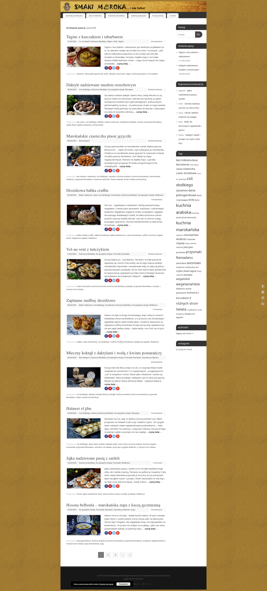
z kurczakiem (152, 74)
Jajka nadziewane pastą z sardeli (93, 458)
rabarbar (112, 74)
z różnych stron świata (146, 447)
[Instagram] (263, 292)
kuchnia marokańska (140, 176)
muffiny (113, 342)
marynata (191, 239)
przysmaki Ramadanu (153, 122)
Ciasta (95, 195)
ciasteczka (91, 176)
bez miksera (81, 176)
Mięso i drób (112, 41)
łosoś (100, 494)
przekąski (129, 286)
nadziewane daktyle (128, 122)
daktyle (101, 122)
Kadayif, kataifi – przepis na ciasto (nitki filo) (190, 139)
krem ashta (123, 444)
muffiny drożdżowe (125, 342)
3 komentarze (156, 509)
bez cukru (81, 122)
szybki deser (71, 125)
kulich (68, 238)
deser (91, 444)
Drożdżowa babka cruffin (87, 190)
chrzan (79, 494)
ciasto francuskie (83, 286)
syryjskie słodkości (128, 447)
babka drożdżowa (101, 235)
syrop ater (117, 447)
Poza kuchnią (157, 15)
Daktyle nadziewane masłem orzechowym (101, 84)
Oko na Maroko (95, 15)
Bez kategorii (84, 141)
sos (196, 267)
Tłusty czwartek (117, 179)
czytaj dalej (123, 63)
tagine (128, 74)
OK (197, 34)
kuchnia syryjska (149, 444)
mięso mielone (190, 243)
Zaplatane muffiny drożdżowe (90, 300)
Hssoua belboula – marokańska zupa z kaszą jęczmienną (113, 505)
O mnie (173, 15)
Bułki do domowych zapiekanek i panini (190, 125)
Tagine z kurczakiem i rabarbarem (94, 36)
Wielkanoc (159, 195)
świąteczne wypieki (80, 238)
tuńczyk (155, 286)
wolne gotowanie (139, 74)
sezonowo (121, 74)
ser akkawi (107, 447)
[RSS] (263, 304)
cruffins (145, 235)
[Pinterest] (263, 298)
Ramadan (129, 89)
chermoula (194, 165)
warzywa (188, 274)
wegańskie (183, 279)
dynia (197, 200)
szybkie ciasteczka (84, 125)
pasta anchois (108, 494)
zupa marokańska (91, 544)
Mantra (140, 584)
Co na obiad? (84, 41)
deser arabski (99, 444)
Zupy (133, 509)
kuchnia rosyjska (156, 235)
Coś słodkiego (85, 89)
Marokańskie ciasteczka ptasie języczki (98, 136)
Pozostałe (117, 254)
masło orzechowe (111, 122)
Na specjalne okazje (116, 89)
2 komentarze (156, 413)
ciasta (179, 168)
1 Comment (157, 309)
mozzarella (70, 447)
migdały (180, 243)
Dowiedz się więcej (106, 584)
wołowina (192, 292)
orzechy (140, 122)
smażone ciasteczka (101, 179)
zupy (102, 544)
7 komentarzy (156, 199)
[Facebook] (263, 286)
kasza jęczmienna (84, 541)
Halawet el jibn (78, 408)
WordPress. (149, 584)
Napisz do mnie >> (185, 333)
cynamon (80, 74)
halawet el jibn (112, 444)
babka (79, 235)
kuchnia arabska (124, 176)
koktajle (112, 394)
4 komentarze (156, 41)
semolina (98, 447)
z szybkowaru (192, 310)
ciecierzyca (182, 179)
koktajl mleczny (102, 394)
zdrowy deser (97, 125)
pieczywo (188, 247)
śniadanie (147, 541)
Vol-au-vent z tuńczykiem (87, 249)
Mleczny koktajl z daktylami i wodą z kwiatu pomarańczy (114, 352)
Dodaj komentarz (155, 89)
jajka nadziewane (90, 494)
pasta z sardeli (121, 494)
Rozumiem (123, 584)
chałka (79, 342)
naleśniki (179, 247)
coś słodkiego (91, 122)
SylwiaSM (91, 27)
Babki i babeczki (85, 195)
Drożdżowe (115, 195)
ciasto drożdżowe (134, 235)
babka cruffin (88, 235)
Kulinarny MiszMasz (116, 15)
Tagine (121, 41)
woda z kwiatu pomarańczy (135, 179)
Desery (94, 413)
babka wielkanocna (118, 235)
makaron (179, 235)
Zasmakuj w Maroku (74, 15)
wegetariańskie (158, 541)
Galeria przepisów (138, 15)
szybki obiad (182, 271)
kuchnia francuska (98, 286)
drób (106, 74)
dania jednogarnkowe (94, 74)
